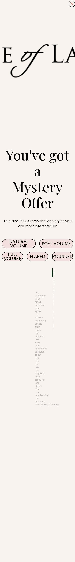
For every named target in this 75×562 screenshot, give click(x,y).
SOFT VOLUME (56, 244)
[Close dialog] (72, 4)
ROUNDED (62, 256)
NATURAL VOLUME (18, 243)
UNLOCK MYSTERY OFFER (52, 272)
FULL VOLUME (12, 256)
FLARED (37, 256)
